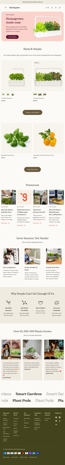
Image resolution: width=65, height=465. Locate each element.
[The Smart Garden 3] (16, 75)
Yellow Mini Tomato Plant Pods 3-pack (43, 155)
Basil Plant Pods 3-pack (7, 155)
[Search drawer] (52, 7)
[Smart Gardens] (32, 394)
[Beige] (44, 94)
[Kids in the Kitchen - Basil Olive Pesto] (8, 207)
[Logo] (14, 7)
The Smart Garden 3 (6, 98)
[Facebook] (59, 417)
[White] (3, 94)
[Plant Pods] (32, 400)
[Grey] (13, 94)
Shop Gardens (12, 37)
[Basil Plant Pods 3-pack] (16, 138)
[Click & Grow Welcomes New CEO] (40, 207)
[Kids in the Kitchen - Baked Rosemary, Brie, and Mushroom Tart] (56, 208)
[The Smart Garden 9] (48, 75)
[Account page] (56, 7)
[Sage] (8, 94)
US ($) (47, 7)
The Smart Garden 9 (38, 98)
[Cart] (60, 7)
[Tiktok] (59, 421)
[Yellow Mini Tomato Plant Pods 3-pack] (48, 138)
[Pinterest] (56, 421)
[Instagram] (56, 417)
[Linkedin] (56, 424)
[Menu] (5, 7)
